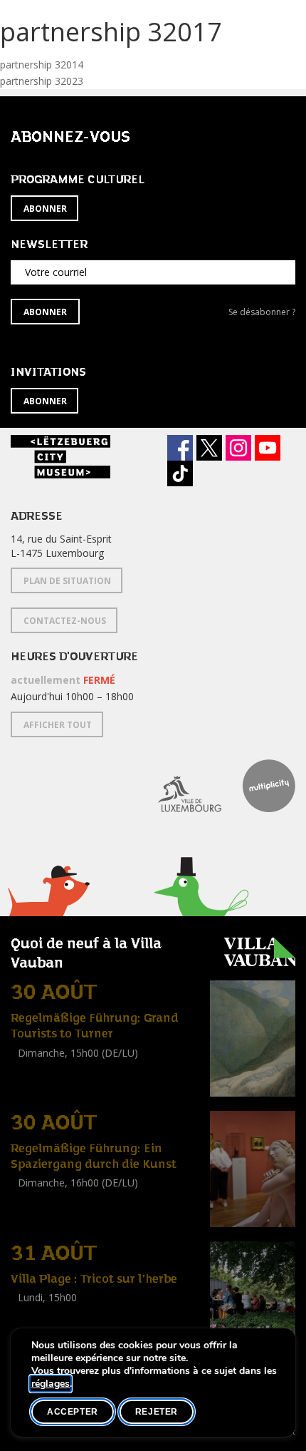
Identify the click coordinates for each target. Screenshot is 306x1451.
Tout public (39, 1084)
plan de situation (67, 581)
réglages (50, 1384)
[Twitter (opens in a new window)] (209, 448)
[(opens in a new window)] (179, 785)
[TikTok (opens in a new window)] (180, 473)
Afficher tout (57, 725)
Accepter (72, 1412)
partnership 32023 (41, 81)
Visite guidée (39, 1068)
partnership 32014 (41, 64)
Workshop (34, 1314)
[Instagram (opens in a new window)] (238, 448)
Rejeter (156, 1412)
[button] (48, 909)
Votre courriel (56, 272)
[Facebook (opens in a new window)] (180, 448)
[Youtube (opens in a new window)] (267, 448)
